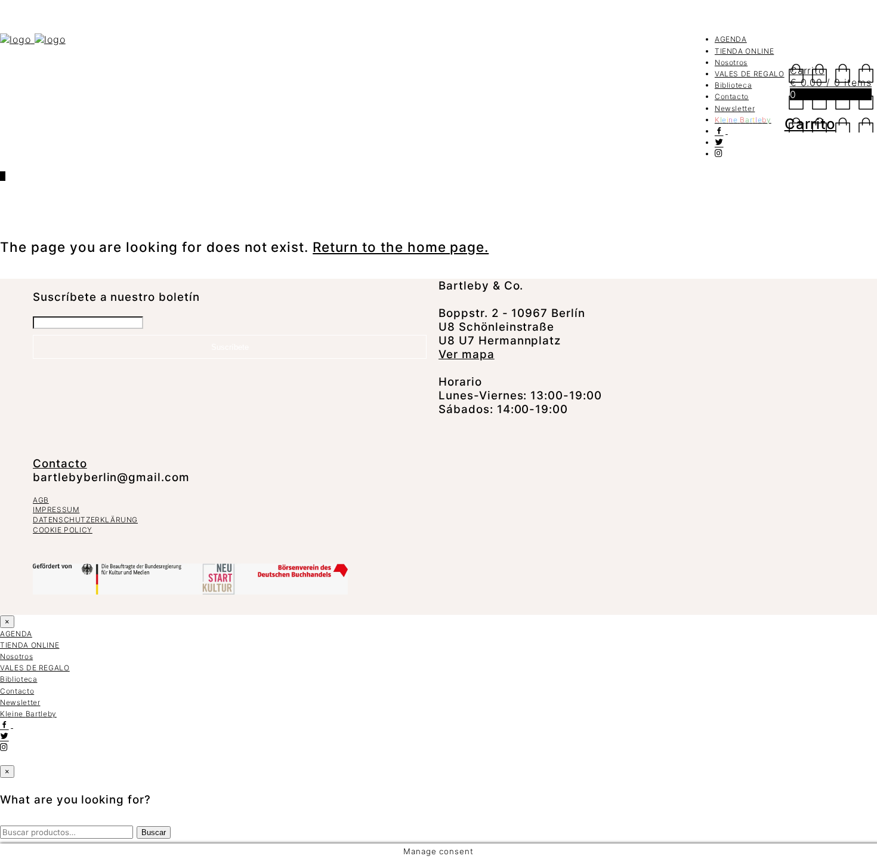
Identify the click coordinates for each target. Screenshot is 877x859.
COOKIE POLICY (62, 529)
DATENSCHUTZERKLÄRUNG (85, 519)
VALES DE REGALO (750, 73)
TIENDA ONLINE (744, 51)
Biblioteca (733, 85)
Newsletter (735, 108)
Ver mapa (466, 354)
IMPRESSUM (56, 509)
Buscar (153, 832)
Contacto (732, 96)
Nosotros (731, 62)
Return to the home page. (401, 247)
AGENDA (731, 39)
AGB (41, 499)
